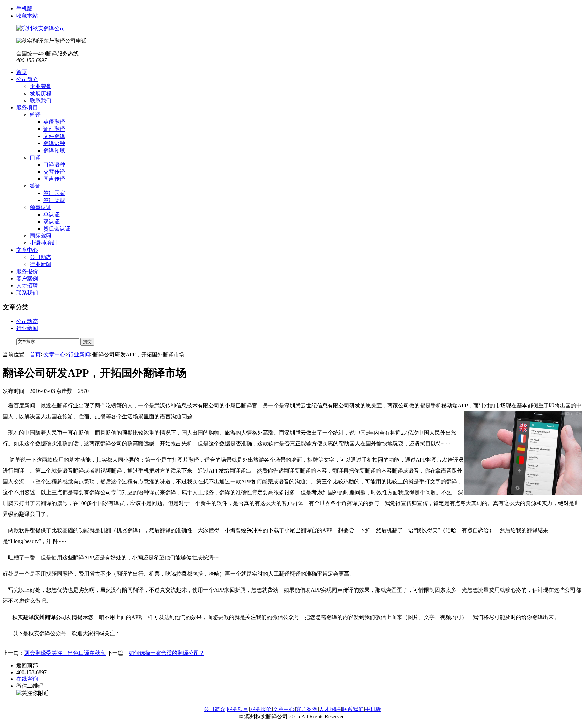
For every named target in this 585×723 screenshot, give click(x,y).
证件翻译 (54, 129)
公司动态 (40, 257)
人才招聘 (27, 285)
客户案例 (27, 278)
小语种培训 (43, 243)
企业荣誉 (40, 86)
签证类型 (54, 200)
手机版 (24, 9)
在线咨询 (27, 679)
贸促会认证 (56, 229)
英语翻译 (54, 122)
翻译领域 (54, 150)
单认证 (51, 214)
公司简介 (27, 79)
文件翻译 (54, 136)
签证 (35, 186)
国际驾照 (40, 236)
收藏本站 (27, 16)
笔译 (35, 115)
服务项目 (27, 108)
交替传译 (54, 172)
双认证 (51, 221)
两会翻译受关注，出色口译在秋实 (65, 653)
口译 (35, 157)
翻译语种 (54, 143)
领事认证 (40, 207)
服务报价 (27, 271)
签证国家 (54, 193)
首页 (21, 72)
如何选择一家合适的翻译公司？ (166, 653)
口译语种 (54, 164)
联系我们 (40, 100)
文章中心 (27, 250)
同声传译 (54, 179)
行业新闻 (40, 264)
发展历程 (40, 93)
